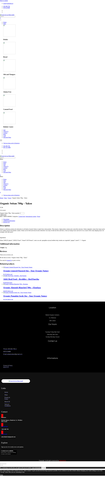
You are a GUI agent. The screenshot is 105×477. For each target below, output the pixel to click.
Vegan (9, 198)
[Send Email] (2, 432)
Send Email (4, 434)
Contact (5, 133)
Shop (4, 23)
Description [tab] (6, 219)
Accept (43, 467)
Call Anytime (4, 426)
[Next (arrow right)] (2, 465)
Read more (9, 282)
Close (1, 475)
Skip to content (4, 0)
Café (4, 136)
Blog (4, 134)
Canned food (21, 216)
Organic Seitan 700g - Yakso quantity (9, 213)
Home (4, 22)
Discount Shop (7, 137)
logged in (9, 260)
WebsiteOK (62, 460)
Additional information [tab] (9, 220)
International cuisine (31, 216)
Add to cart (3, 215)
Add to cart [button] (9, 274)
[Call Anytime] (2, 425)
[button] (52, 159)
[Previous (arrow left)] (0, 465)
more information (36, 467)
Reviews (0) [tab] (6, 222)
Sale (4, 130)
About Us (5, 131)
